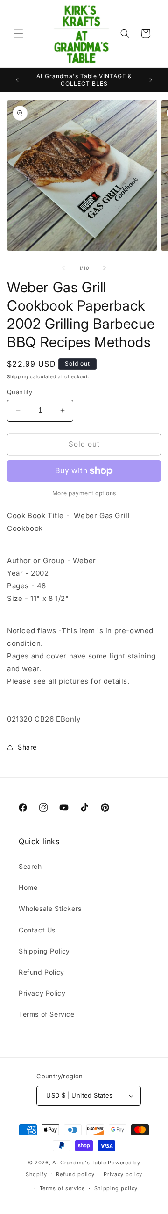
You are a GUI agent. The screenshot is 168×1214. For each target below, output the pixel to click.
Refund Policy (41, 972)
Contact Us (37, 930)
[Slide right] (104, 268)
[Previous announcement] (17, 80)
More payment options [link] (84, 493)
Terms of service (62, 1188)
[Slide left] (63, 268)
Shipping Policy (44, 951)
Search (30, 866)
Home (28, 887)
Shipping (17, 376)
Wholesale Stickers (50, 908)
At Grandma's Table (80, 1162)
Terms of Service (47, 1014)
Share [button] (27, 747)
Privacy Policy (42, 993)
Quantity (19, 392)
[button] (18, 33)
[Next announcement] (150, 80)
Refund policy (75, 1174)
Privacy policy (123, 1174)
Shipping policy (116, 1188)
